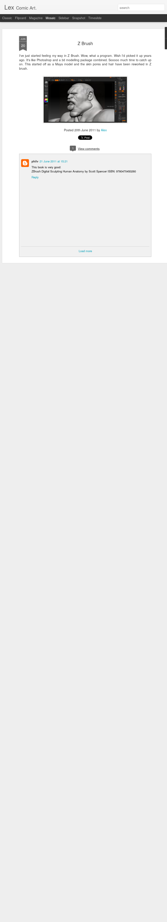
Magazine (36, 18)
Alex (104, 130)
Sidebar (63, 18)
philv (35, 161)
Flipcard (20, 18)
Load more (85, 251)
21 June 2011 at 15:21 (54, 161)
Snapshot (78, 18)
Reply (35, 177)
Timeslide (95, 18)
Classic (7, 18)
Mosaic (50, 18)
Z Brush (85, 43)
